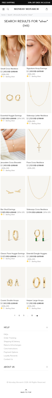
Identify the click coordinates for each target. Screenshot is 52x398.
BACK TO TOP (26, 392)
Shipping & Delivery (12, 341)
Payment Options (11, 352)
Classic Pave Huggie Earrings (13, 253)
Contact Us (8, 359)
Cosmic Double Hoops (10, 300)
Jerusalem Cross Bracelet (11, 162)
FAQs (6, 334)
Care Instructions (11, 348)
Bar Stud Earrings (8, 209)
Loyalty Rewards (11, 356)
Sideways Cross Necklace (37, 209)
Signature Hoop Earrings (37, 68)
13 (32, 316)
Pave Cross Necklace (35, 162)
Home (3, 15)
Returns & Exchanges (12, 345)
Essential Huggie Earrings (11, 115)
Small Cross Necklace (9, 68)
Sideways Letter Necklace (37, 115)
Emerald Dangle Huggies (37, 253)
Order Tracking (10, 338)
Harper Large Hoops (35, 300)
